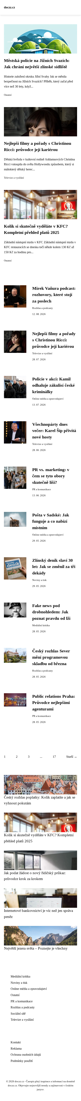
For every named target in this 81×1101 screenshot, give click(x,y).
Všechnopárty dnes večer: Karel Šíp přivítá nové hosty (54, 430)
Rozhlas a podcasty (42, 308)
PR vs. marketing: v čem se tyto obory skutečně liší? (50, 476)
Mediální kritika (41, 625)
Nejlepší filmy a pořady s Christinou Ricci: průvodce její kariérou (53, 340)
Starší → (71, 756)
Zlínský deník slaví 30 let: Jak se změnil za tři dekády (53, 566)
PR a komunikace (41, 489)
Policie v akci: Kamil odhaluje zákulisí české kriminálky (53, 385)
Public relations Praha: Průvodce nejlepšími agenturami (53, 702)
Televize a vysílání (14, 177)
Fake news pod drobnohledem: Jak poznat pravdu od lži (51, 612)
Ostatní (8, 95)
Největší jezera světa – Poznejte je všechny (36, 948)
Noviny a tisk (39, 580)
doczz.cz (9, 7)
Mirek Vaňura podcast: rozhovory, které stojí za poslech (53, 294)
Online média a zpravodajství (48, 398)
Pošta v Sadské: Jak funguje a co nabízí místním (50, 521)
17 (54, 756)
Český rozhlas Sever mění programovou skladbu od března (51, 657)
